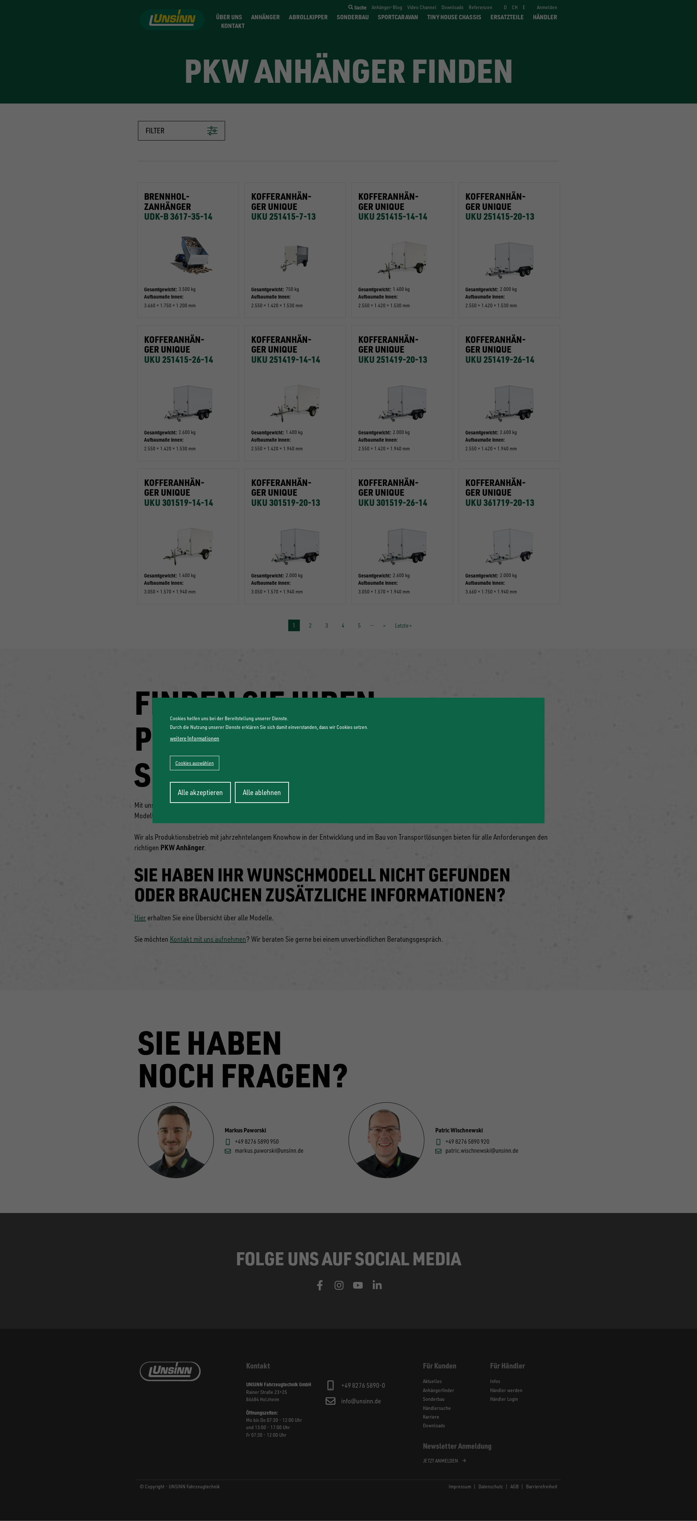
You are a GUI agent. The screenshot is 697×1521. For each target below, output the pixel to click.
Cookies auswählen (194, 763)
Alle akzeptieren (200, 792)
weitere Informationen (194, 738)
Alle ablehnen (262, 792)
